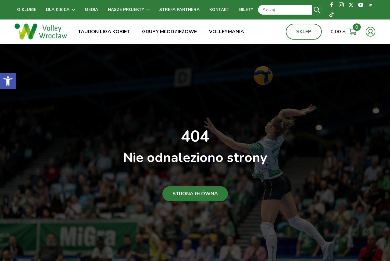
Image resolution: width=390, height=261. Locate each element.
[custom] (331, 14)
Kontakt (219, 9)
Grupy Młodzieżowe (169, 31)
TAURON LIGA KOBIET (104, 31)
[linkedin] (370, 5)
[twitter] (351, 5)
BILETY (246, 9)
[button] (8, 81)
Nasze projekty (126, 9)
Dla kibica (57, 9)
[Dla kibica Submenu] (74, 10)
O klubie (26, 9)
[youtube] (361, 5)
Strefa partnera (179, 9)
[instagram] (341, 5)
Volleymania (226, 31)
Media (91, 9)
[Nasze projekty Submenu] (149, 10)
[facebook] (331, 5)
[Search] (317, 10)
